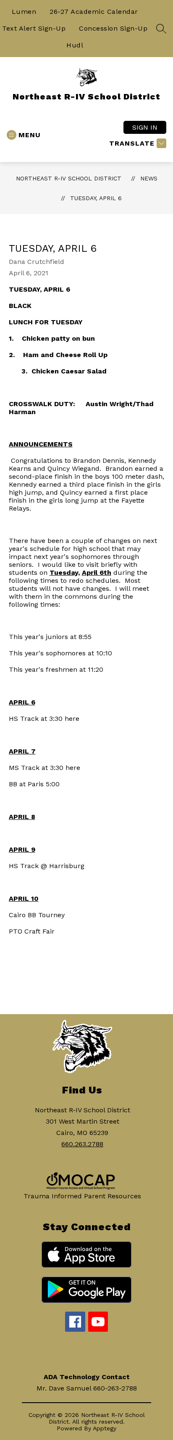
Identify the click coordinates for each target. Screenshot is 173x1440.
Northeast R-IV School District (68, 178)
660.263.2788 (82, 1144)
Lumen (24, 12)
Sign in (144, 127)
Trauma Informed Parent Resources (82, 1196)
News (148, 178)
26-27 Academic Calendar (94, 12)
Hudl (74, 45)
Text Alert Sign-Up (34, 28)
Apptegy (104, 1428)
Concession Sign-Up (113, 28)
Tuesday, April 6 (96, 198)
